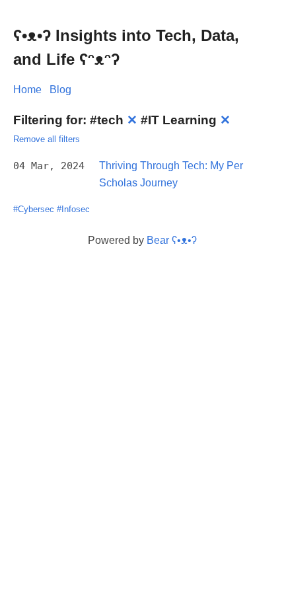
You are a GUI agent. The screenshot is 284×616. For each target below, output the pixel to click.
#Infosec (73, 209)
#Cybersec (33, 209)
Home (27, 89)
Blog (60, 89)
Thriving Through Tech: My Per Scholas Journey (171, 174)
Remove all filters (46, 139)
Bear (172, 240)
